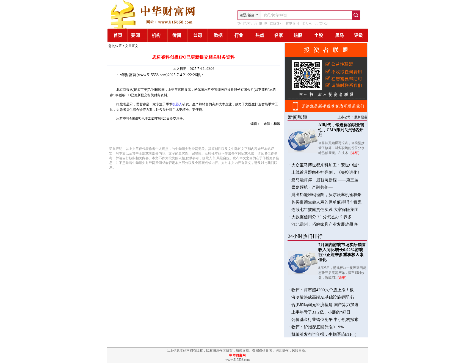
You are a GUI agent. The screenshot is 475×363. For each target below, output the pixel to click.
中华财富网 (127, 75)
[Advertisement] (172, 135)
